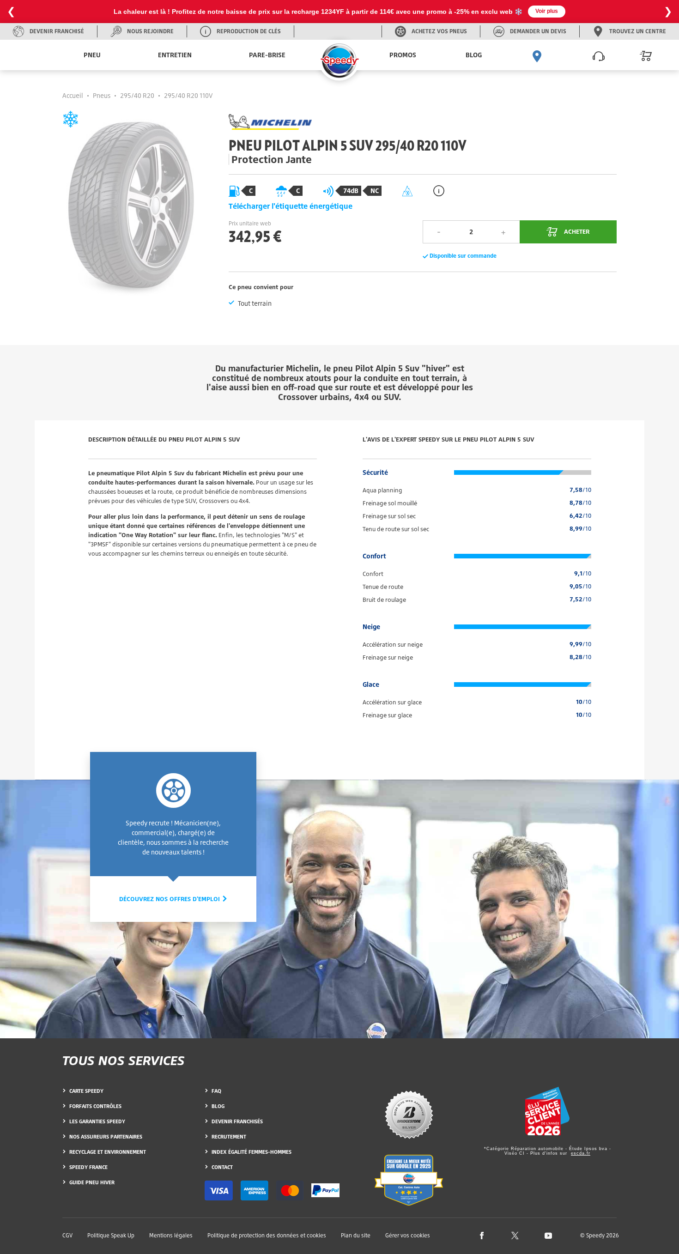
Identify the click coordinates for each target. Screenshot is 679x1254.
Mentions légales (171, 1235)
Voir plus (546, 11)
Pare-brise (267, 55)
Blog (474, 55)
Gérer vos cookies (407, 1235)
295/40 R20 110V (188, 95)
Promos (402, 55)
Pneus (101, 95)
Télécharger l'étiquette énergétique (290, 206)
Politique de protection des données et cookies (266, 1235)
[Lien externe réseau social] (481, 1235)
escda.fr (580, 1153)
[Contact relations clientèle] (598, 55)
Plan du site (355, 1235)
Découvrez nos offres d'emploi (170, 899)
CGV (67, 1235)
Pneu (92, 55)
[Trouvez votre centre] (537, 55)
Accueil (72, 95)
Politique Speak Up (110, 1235)
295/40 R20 (137, 95)
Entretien (175, 55)
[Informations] (438, 190)
